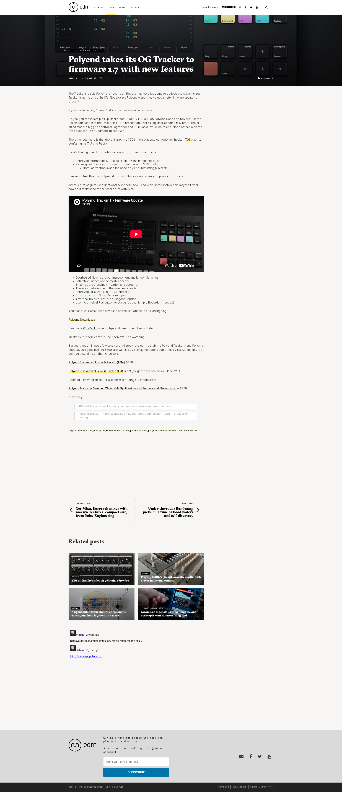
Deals (72, 51)
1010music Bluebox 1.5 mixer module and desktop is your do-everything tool (168, 613)
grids (102, 430)
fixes (89, 430)
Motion (135, 7)
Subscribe (136, 772)
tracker (172, 430)
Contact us (239, 786)
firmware (80, 430)
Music (122, 7)
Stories (98, 7)
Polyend (143, 430)
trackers (182, 430)
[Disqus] (136, 673)
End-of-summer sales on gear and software (100, 580)
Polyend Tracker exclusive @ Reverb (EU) (96, 371)
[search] (266, 8)
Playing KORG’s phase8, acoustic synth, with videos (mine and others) (171, 578)
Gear (80, 51)
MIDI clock (123, 430)
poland (134, 430)
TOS (188, 139)
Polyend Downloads (82, 319)
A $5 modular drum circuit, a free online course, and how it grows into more (98, 613)
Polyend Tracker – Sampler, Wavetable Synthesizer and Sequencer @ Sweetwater (123, 388)
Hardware (111, 430)
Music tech (90, 51)
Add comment (267, 78)
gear (95, 430)
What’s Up (90, 328)
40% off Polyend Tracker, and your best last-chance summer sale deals (125, 406)
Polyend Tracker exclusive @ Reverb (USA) (97, 362)
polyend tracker (157, 430)
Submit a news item (261, 786)
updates (192, 430)
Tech (111, 7)
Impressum (223, 786)
